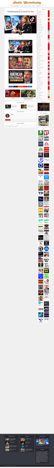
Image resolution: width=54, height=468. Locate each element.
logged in (10, 126)
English (26, 445)
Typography (40, 465)
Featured (13, 105)
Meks (12, 465)
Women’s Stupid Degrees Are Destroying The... (43, 106)
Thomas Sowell (12, 442)
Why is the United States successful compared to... (28, 449)
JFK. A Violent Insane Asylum (13, 449)
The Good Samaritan (28, 438)
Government (15, 105)
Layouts (43, 465)
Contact (49, 465)
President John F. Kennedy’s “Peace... (14, 106)
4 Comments (26, 439)
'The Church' (28, 105)
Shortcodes (46, 465)
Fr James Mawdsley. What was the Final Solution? (13, 439)
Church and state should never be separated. (31, 106)
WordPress (17, 465)
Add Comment (21, 13)
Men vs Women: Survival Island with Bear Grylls (13, 446)
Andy (24, 13)
